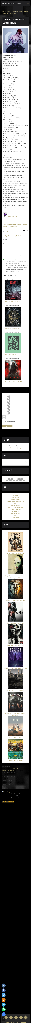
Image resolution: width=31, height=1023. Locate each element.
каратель (7, 233)
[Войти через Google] (8, 409)
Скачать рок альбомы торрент (20, 11)
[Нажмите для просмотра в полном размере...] (15, 52)
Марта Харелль (9, 236)
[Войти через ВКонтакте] (8, 400)
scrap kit (15, 236)
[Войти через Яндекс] (8, 406)
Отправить (7, 426)
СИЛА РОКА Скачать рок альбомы (11, 4)
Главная (4, 11)
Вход (19, 448)
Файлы (9, 11)
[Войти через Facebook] (8, 403)
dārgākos (20, 236)
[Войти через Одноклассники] (8, 412)
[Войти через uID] (8, 397)
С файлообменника (12, 216)
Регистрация (13, 448)
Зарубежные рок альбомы (10, 13)
